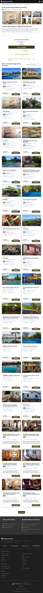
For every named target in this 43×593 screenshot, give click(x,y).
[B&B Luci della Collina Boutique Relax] (11, 220)
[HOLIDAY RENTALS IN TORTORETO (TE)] (31, 249)
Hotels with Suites (26, 557)
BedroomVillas (19, 591)
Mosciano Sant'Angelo (10, 171)
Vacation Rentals (5, 555)
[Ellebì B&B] (11, 191)
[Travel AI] (17, 583)
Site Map (3, 577)
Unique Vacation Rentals (27, 553)
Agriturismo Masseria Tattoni (29, 82)
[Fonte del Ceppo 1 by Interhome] (31, 191)
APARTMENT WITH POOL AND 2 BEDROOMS (30, 141)
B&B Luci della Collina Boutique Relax (11, 228)
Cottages (3, 559)
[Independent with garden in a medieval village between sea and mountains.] (31, 161)
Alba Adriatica (29, 114)
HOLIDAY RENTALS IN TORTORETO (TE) (30, 259)
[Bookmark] (3, 12)
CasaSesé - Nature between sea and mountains (31, 376)
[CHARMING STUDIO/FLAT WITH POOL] (11, 367)
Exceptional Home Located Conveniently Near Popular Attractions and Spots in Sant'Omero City (31, 493)
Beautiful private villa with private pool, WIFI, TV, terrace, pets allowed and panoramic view (11, 317)
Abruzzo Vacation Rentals (9, 525)
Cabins (2, 557)
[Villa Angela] (31, 220)
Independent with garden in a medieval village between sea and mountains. (31, 171)
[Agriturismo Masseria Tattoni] (31, 73)
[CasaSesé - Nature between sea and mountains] (31, 367)
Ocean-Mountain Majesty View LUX (11, 287)
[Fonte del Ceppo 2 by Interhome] (31, 337)
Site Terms (24, 589)
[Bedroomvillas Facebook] (19, 586)
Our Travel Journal (5, 568)
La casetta (5, 140)
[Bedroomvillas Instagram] (21, 586)
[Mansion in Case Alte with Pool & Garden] (11, 73)
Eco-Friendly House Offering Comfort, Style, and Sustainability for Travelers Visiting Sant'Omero (31, 464)
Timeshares (24, 561)
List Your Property (26, 568)
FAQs (23, 566)
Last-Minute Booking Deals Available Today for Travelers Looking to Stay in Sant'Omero (31, 435)
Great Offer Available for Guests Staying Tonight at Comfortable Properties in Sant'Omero (10, 464)
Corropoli (28, 406)
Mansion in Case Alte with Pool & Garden (10, 83)
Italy (12, 4)
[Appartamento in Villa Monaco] (11, 161)
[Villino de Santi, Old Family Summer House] (31, 103)
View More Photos (6, 22)
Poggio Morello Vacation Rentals (10, 523)
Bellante (28, 83)
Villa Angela (25, 228)
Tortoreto (8, 142)
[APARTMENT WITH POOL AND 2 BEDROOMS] (31, 132)
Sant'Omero (21, 4)
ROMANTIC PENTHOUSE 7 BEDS (10, 346)
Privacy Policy (19, 589)
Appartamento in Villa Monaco (9, 170)
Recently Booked (5, 573)
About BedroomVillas (5, 566)
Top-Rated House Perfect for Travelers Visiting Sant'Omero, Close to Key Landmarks (11, 435)
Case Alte (9, 84)
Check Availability (21, 47)
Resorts (23, 559)
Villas (23, 555)
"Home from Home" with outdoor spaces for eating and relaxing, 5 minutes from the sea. (10, 405)
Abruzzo (16, 4)
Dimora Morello (6, 111)
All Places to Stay (5, 553)
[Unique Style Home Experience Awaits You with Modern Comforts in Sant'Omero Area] (11, 484)
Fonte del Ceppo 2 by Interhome (30, 346)
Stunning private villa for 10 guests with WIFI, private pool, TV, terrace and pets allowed (31, 317)
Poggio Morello (27, 4)
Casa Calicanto (26, 404)
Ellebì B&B (5, 199)
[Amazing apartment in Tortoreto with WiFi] (31, 279)
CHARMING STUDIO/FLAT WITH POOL (11, 375)
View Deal (16, 94)
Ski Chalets (3, 561)
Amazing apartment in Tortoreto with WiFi (31, 288)
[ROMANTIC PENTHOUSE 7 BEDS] (11, 337)
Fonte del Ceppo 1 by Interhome (30, 199)
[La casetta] (11, 132)
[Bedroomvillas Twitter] (22, 586)
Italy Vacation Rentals (8, 527)
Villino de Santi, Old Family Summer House (31, 112)
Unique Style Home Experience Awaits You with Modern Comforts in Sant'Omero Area (11, 493)
